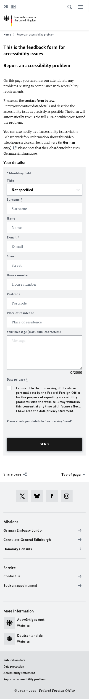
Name (11, 218)
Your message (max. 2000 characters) (34, 332)
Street (11, 256)
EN (13, 6)
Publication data (14, 660)
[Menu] (81, 7)
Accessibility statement (19, 673)
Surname (14, 200)
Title (10, 181)
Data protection (13, 666)
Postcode (14, 294)
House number (18, 275)
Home (7, 34)
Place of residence (20, 313)
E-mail (13, 237)
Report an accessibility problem (24, 679)
